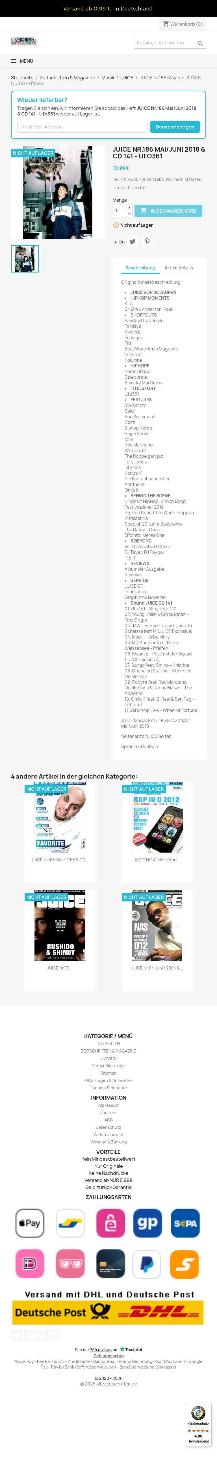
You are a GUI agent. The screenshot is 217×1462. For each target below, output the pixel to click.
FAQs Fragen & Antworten (108, 1080)
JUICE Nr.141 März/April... (157, 859)
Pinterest (147, 241)
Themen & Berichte (108, 1087)
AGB (109, 1120)
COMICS (109, 1058)
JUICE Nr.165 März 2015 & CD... (59, 859)
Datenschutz (108, 1127)
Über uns (109, 1112)
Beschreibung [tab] (140, 268)
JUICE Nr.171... (60, 968)
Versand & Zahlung (108, 1142)
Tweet (132, 241)
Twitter (17, 1335)
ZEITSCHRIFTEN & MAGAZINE (108, 1051)
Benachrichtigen (175, 127)
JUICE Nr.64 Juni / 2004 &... (157, 968)
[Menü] (208, 1406)
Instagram (54, 1335)
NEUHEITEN (108, 1043)
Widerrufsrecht (109, 1134)
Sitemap (108, 1073)
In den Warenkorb (168, 210)
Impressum (108, 1105)
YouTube (29, 1335)
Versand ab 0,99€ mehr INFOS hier (171, 179)
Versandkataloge (108, 1065)
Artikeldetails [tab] (179, 268)
